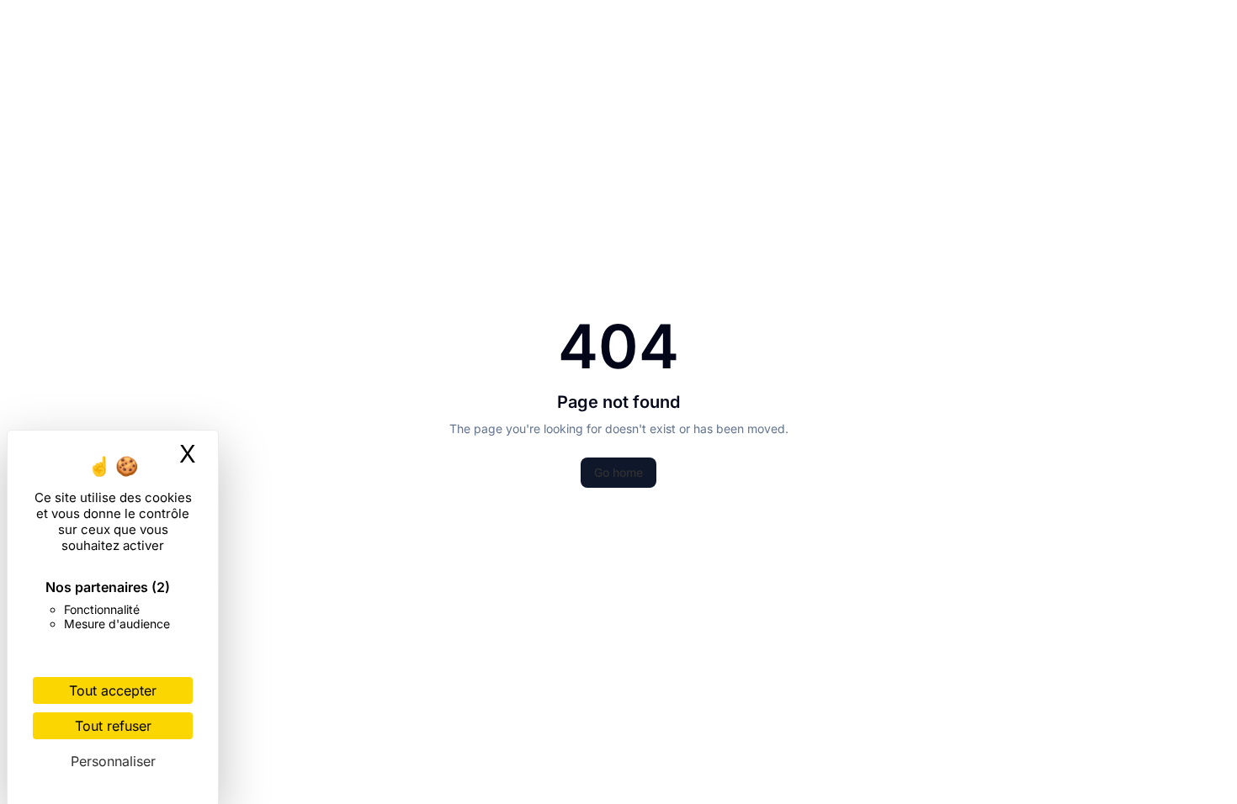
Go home (618, 472)
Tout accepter (113, 690)
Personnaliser (113, 761)
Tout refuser (113, 725)
